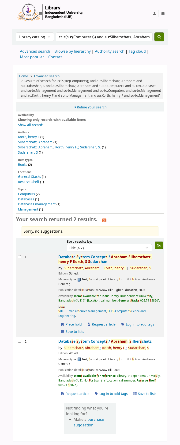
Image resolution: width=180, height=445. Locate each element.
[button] (41, 13)
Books (22, 164)
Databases (26, 199)
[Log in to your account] (154, 13)
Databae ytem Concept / (105, 259)
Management (28, 209)
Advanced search (35, 51)
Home (23, 76)
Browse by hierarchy (72, 51)
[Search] (159, 36)
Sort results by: (79, 241)
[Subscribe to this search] (104, 219)
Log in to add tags (139, 324)
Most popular (32, 57)
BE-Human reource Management (82, 311)
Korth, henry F (28, 137)
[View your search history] (163, 13)
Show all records (31, 125)
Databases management (37, 204)
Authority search (109, 51)
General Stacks (29, 176)
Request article (103, 324)
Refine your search (92, 107)
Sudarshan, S (28, 152)
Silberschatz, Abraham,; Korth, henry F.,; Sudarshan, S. (59, 147)
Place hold (73, 324)
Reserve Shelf (28, 181)
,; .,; (106, 348)
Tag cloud (137, 51)
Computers (26, 194)
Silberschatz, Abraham (35, 142)
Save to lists (74, 331)
